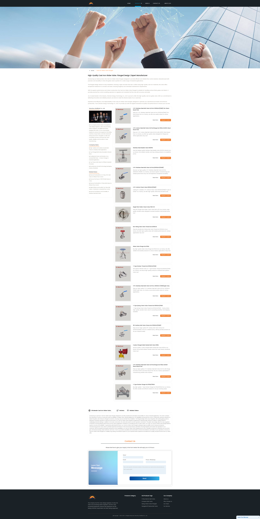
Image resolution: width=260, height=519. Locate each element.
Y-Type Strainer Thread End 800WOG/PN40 (144, 266)
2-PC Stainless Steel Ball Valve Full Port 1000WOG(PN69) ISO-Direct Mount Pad (151, 109)
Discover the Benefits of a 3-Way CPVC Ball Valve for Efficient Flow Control (99, 176)
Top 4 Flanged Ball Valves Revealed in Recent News (100, 153)
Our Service (167, 506)
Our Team (166, 504)
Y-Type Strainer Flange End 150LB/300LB (144, 384)
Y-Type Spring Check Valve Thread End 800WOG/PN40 (148, 305)
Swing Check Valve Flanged (149, 504)
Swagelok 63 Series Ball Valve (150, 506)
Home (128, 3)
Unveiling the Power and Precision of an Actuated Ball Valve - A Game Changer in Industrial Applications (99, 158)
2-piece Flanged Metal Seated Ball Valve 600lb (146, 345)
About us (167, 3)
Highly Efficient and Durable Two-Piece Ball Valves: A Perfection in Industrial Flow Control (99, 188)
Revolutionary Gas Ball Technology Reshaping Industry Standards (100, 167)
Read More (155, 120)
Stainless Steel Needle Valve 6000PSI (143, 148)
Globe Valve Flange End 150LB (141, 246)
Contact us (156, 3)
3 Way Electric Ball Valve (148, 499)
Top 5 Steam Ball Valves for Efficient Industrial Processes (100, 163)
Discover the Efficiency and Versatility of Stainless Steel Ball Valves (99, 192)
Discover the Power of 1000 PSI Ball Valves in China (100, 180)
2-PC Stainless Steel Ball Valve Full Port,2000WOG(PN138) (148, 167)
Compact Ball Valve (147, 501)
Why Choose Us (168, 501)
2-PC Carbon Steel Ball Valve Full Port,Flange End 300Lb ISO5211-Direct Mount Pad (152, 129)
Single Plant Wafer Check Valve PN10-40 (144, 207)
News (146, 3)
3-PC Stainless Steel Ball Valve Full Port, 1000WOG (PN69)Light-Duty (151, 286)
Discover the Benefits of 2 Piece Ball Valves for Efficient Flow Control (100, 184)
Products (138, 3)
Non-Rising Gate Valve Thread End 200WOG (145, 227)
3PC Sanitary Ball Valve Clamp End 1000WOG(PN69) (147, 325)
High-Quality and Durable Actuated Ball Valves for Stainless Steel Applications (99, 149)
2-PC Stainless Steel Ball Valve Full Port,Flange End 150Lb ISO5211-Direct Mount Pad (150, 365)
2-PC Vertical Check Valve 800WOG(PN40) (144, 187)
